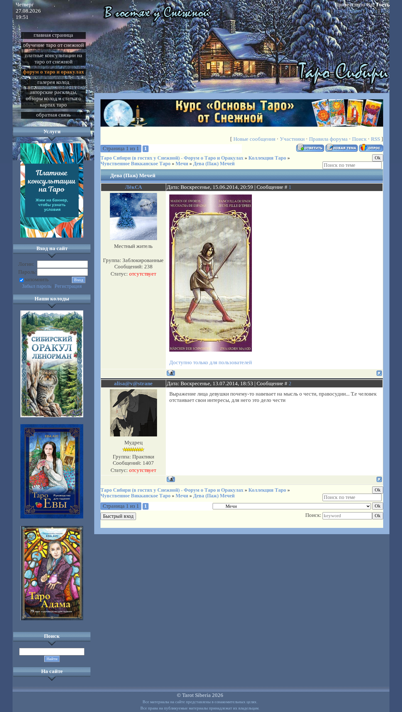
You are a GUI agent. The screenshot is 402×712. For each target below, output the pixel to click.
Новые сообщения (254, 139)
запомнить (36, 279)
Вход (371, 11)
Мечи (182, 163)
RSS (385, 11)
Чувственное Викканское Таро (135, 163)
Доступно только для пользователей (210, 362)
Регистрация (348, 11)
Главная (321, 11)
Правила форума (328, 139)
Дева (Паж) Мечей (214, 163)
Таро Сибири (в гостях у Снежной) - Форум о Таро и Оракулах (171, 158)
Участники (292, 139)
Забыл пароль (36, 286)
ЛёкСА (133, 187)
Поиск (359, 139)
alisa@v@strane (133, 383)
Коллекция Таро (267, 158)
